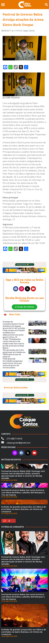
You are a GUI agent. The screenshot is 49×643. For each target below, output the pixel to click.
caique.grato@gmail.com (18, 442)
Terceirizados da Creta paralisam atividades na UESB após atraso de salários (14, 353)
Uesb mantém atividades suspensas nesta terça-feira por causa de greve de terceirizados (12, 363)
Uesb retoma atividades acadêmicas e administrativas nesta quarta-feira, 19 (14, 333)
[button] (3, 5)
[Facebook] (15, 288)
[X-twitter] (27, 288)
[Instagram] (21, 288)
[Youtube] (33, 288)
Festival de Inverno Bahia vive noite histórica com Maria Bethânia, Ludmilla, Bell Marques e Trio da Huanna (23, 492)
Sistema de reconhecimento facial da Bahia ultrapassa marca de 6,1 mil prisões (14, 324)
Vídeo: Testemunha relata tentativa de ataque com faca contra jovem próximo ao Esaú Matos (13, 343)
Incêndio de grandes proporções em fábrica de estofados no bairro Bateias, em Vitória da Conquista (23, 509)
